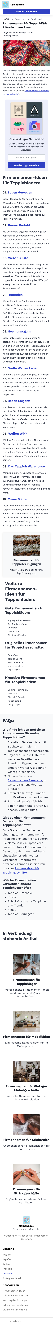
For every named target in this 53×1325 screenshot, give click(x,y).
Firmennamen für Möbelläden (26, 1037)
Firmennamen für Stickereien (26, 1140)
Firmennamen (21, 19)
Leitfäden (7, 19)
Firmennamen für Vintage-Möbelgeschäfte (26, 1088)
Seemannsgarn (19, 331)
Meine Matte (17, 499)
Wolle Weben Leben (23, 368)
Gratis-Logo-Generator (26, 139)
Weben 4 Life (18, 258)
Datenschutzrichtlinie (15, 1309)
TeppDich (15, 295)
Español (7, 1259)
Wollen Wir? (17, 433)
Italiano (7, 1264)
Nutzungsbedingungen (15, 1300)
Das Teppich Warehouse (26, 466)
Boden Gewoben (20, 192)
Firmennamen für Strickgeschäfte (26, 1191)
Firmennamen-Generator (25, 780)
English (7, 1254)
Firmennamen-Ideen (14, 1290)
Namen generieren (26, 11)
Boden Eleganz (19, 401)
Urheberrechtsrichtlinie (16, 1305)
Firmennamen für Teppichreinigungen (26, 562)
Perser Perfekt (19, 225)
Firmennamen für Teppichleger (26, 982)
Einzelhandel (36, 19)
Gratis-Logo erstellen (26, 165)
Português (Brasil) (12, 1278)
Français (7, 1268)
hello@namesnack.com (16, 1295)
